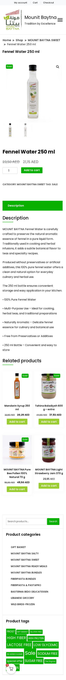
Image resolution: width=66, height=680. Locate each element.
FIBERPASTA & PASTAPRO (26, 585)
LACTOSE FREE (19, 644)
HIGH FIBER (16, 637)
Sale (55, 184)
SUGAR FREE (34, 661)
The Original (50, 661)
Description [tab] (16, 206)
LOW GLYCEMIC (46, 645)
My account (20, 2)
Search (53, 521)
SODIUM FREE (48, 653)
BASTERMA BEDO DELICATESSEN (29, 591)
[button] (58, 67)
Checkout (48, 2)
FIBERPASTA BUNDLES (23, 579)
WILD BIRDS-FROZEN (23, 604)
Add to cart (32, 170)
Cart (35, 2)
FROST (11, 631)
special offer (15, 661)
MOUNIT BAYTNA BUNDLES (26, 572)
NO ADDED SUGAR (15, 654)
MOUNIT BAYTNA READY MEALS (29, 566)
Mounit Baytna (41, 17)
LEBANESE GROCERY (22, 598)
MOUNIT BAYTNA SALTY (25, 553)
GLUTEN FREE (36, 632)
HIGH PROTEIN (36, 638)
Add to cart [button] (17, 421)
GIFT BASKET (18, 547)
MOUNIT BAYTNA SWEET (31, 184)
